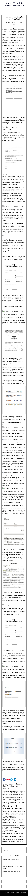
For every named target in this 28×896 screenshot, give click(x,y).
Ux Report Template (7, 830)
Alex (14, 24)
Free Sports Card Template (9, 817)
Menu (25, 10)
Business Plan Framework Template (11, 871)
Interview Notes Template (9, 863)
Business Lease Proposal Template (11, 859)
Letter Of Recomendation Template (11, 875)
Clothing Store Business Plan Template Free (13, 791)
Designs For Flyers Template (9, 805)
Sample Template (14, 3)
